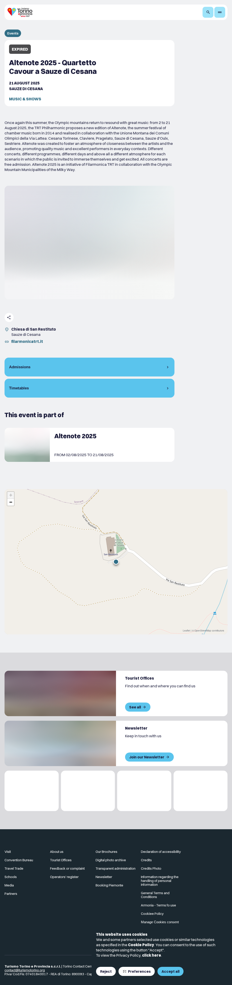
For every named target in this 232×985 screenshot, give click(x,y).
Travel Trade (14, 868)
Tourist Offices (61, 860)
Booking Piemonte (109, 885)
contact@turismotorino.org (25, 970)
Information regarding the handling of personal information (160, 881)
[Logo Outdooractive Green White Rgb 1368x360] (201, 791)
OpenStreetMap (202, 630)
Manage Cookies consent (160, 922)
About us (56, 851)
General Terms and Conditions (155, 895)
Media (9, 885)
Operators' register (64, 877)
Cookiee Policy (152, 913)
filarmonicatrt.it (27, 341)
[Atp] (32, 791)
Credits (146, 860)
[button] (116, 561)
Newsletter (104, 877)
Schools (11, 877)
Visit (8, 851)
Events (12, 33)
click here (151, 955)
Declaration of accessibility (161, 851)
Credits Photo (151, 868)
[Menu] (219, 12)
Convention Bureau (19, 860)
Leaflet (186, 630)
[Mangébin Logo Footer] (88, 791)
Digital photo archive (111, 860)
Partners (11, 893)
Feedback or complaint (67, 868)
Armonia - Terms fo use (158, 905)
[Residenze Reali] (144, 791)
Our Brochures (106, 851)
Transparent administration (115, 868)
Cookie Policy (141, 944)
